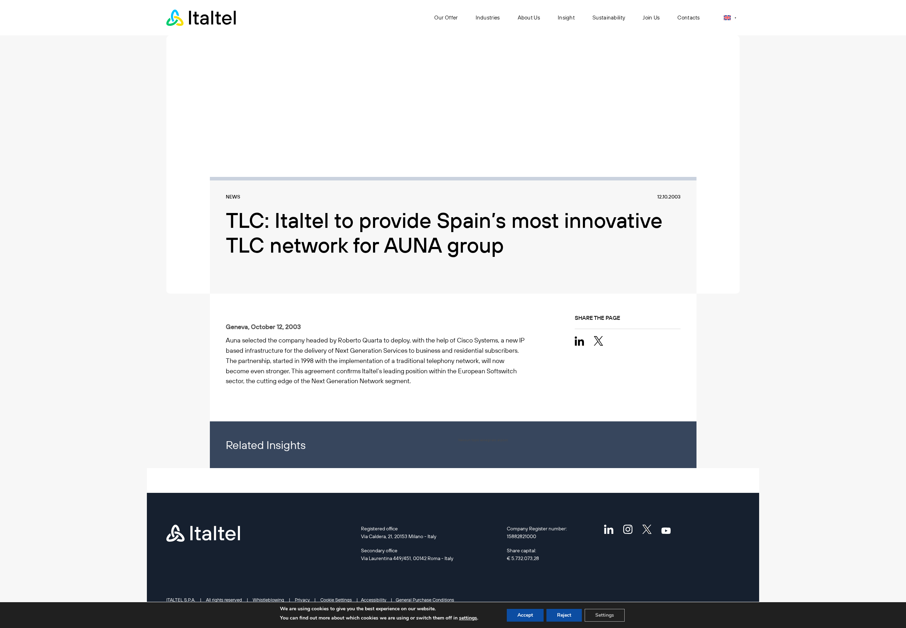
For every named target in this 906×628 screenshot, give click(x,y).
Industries (488, 17)
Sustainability (608, 17)
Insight (566, 17)
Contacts (688, 17)
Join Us (651, 17)
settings (468, 618)
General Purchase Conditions (425, 600)
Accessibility (373, 600)
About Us (529, 17)
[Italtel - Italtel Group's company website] (201, 18)
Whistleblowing (268, 600)
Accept (525, 615)
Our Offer (446, 17)
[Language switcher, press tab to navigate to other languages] (730, 17)
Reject (564, 615)
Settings (604, 615)
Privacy (302, 600)
